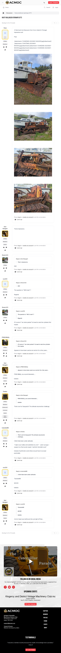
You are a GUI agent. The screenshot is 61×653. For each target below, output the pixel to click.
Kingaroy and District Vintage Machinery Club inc (30, 596)
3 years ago (19, 219)
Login (53, 2)
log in (19, 217)
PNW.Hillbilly (5, 337)
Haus (5, 28)
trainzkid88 (5, 428)
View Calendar (31, 604)
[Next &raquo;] (58, 23)
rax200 (5, 279)
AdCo (17, 628)
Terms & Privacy (8, 626)
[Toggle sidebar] (2, 2)
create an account (28, 217)
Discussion (9, 13)
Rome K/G (5, 255)
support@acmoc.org (9, 623)
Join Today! (31, 649)
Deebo (5, 391)
